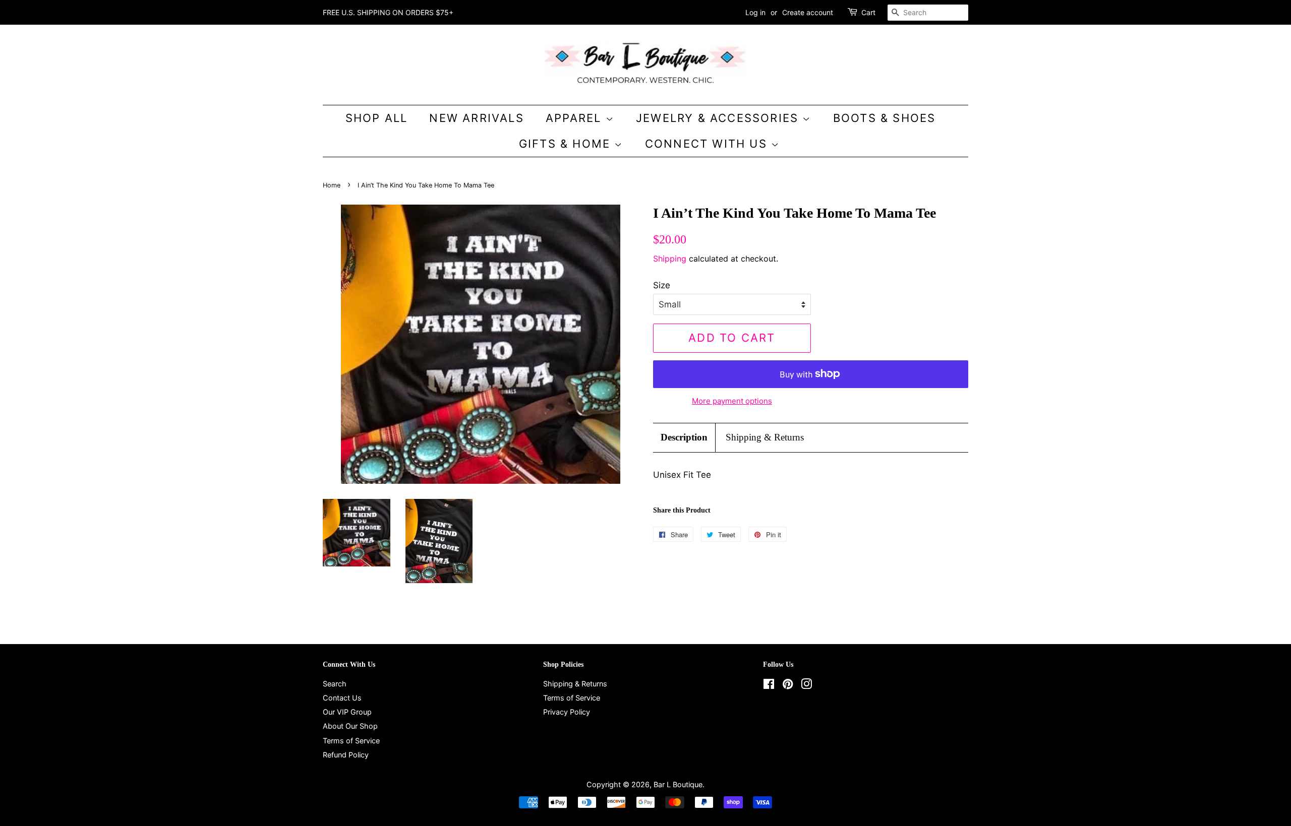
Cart (868, 12)
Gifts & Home (567, 143)
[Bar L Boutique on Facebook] (769, 685)
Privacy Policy (566, 712)
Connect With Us (708, 143)
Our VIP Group (347, 712)
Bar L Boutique (678, 784)
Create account (807, 12)
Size (661, 285)
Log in (755, 12)
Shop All (376, 117)
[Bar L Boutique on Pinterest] (787, 685)
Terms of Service (351, 740)
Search (334, 683)
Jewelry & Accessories (719, 117)
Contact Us (342, 697)
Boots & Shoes (884, 117)
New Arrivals (476, 117)
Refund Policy (346, 754)
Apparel (576, 117)
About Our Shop (350, 726)
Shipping (669, 258)
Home (331, 185)
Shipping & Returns (765, 437)
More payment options (732, 401)
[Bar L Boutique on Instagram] (806, 685)
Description (684, 437)
